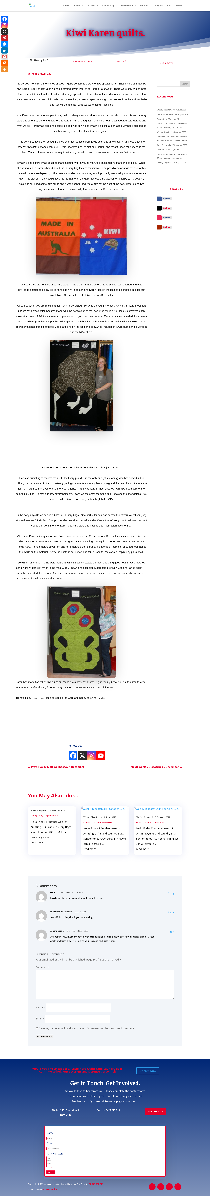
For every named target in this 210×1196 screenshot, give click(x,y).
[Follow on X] (159, 208)
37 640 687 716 (96, 1184)
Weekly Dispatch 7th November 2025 (48, 810)
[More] (4, 69)
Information (127, 6)
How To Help (108, 6)
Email (40, 1018)
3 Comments (166, 63)
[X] (4, 31)
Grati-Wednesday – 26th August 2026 (172, 114)
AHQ (45, 60)
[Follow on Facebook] (159, 199)
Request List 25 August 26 (168, 119)
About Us (144, 6)
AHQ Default (123, 61)
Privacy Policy (50, 1189)
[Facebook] (4, 19)
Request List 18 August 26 (168, 149)
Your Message (54, 1153)
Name (40, 1007)
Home (66, 6)
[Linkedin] (4, 50)
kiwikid (53, 892)
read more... (38, 842)
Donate (76, 6)
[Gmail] (4, 57)
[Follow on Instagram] (159, 217)
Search (185, 83)
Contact (178, 6)
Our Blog (91, 6)
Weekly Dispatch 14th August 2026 (171, 162)
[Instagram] (73, 755)
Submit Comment (44, 1036)
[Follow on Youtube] (159, 227)
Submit (51, 1172)
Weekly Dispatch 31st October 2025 (99, 817)
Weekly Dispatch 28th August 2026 (171, 109)
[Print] (4, 63)
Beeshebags (56, 930)
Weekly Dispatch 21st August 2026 (171, 132)
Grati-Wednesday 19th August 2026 (172, 145)
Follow (166, 198)
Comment (43, 967)
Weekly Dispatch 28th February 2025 (153, 817)
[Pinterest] (4, 38)
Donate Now (148, 1071)
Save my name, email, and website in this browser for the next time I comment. (87, 1028)
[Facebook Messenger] (4, 44)
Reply (171, 893)
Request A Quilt (163, 6)
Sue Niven (55, 911)
